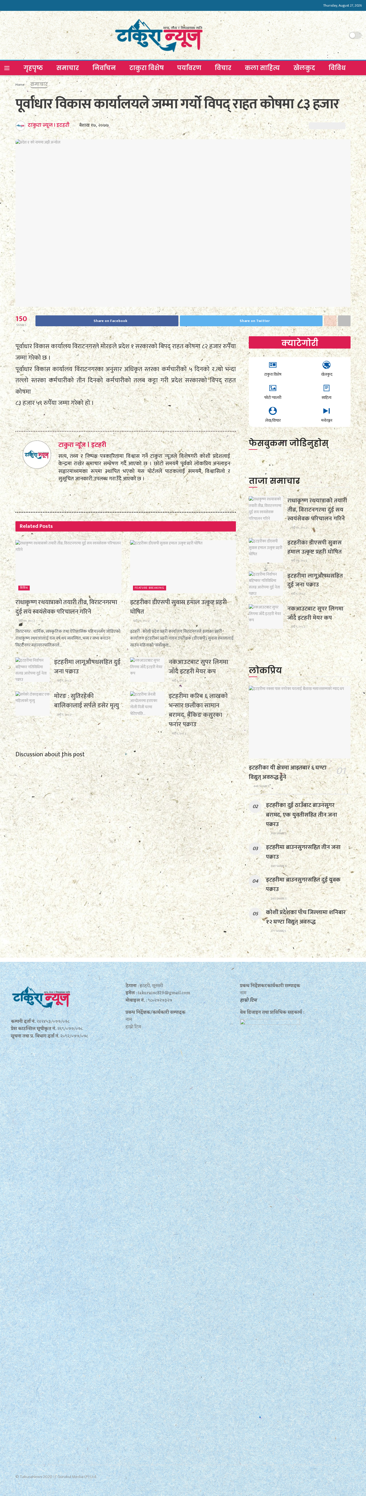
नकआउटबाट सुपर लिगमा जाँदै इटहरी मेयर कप (198, 667)
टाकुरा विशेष (146, 68)
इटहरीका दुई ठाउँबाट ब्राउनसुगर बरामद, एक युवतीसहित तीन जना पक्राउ (301, 814)
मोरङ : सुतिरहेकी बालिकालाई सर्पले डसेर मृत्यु (86, 701)
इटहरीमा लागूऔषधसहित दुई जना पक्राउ (87, 667)
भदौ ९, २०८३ (64, 680)
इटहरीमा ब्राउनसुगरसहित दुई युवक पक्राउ (303, 884)
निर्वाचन (104, 68)
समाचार (67, 68)
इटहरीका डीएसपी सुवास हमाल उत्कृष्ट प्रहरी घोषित (178, 607)
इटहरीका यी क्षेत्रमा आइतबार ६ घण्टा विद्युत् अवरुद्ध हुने (287, 772)
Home (19, 84)
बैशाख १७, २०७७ (94, 125)
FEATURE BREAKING (149, 588)
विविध (337, 68)
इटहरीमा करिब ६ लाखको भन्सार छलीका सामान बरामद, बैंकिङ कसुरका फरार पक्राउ (198, 710)
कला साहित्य (262, 68)
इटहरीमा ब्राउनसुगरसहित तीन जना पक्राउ (303, 852)
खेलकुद (304, 68)
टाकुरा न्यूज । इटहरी (48, 125)
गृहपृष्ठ (33, 68)
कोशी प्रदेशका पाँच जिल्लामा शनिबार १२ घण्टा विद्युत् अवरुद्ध (306, 917)
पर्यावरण (189, 68)
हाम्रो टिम (248, 1000)
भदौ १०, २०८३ (26, 621)
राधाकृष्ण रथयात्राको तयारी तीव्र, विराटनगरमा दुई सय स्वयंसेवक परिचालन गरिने (66, 607)
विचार (223, 68)
